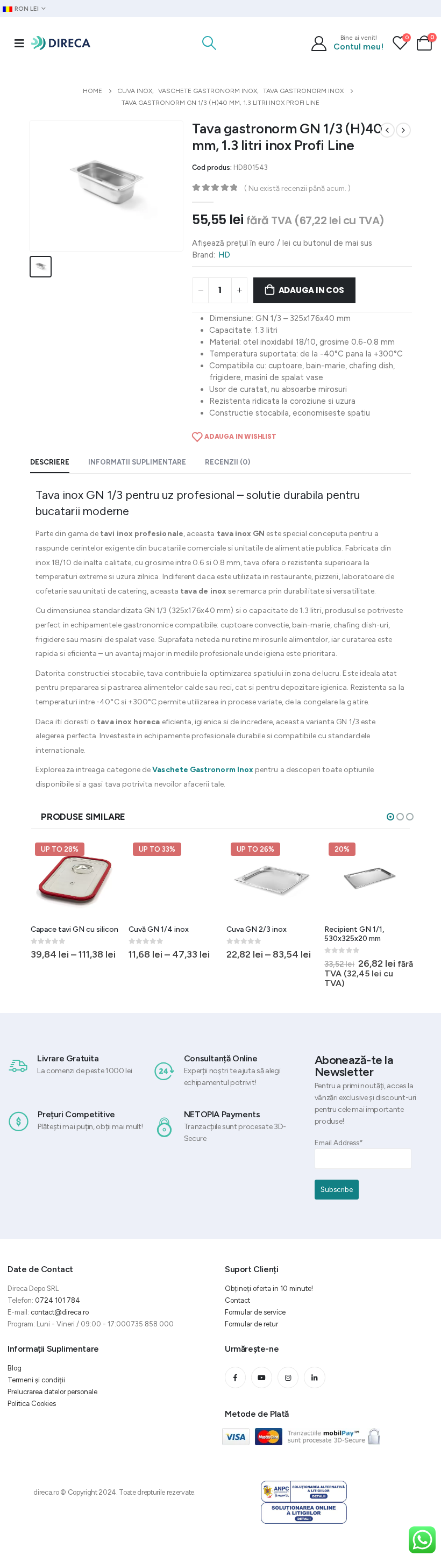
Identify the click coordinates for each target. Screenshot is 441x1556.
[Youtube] (261, 1377)
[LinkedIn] (314, 1377)
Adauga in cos (311, 290)
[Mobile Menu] (19, 43)
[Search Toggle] (209, 43)
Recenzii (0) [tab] (227, 462)
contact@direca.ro (60, 1312)
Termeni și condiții (36, 1380)
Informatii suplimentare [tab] (137, 462)
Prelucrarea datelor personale (52, 1392)
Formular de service (255, 1312)
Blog (15, 1368)
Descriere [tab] (49, 462)
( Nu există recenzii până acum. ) (297, 188)
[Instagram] (288, 1377)
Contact (237, 1300)
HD (224, 255)
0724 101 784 (57, 1300)
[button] (390, 816)
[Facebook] (235, 1377)
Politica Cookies (32, 1404)
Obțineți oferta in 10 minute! (269, 1288)
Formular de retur (251, 1324)
